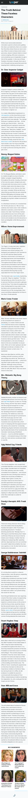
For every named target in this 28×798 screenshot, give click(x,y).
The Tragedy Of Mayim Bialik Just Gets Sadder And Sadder (19, 765)
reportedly (16, 276)
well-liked (7, 401)
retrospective (5, 115)
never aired (9, 610)
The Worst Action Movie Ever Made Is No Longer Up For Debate (20, 786)
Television (4, 7)
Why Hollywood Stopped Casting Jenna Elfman (6, 764)
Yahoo (3, 325)
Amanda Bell (6, 20)
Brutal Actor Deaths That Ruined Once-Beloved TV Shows (6, 785)
